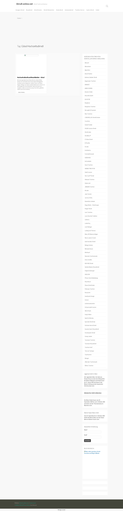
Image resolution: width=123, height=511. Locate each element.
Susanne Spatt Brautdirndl (92, 329)
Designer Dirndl (20, 10)
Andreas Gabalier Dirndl (91, 77)
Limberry (87, 219)
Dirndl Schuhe (38, 10)
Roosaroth (87, 292)
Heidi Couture (88, 172)
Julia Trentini (88, 194)
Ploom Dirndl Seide (90, 285)
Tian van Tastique (89, 351)
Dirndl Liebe (88, 132)
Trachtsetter (88, 354)
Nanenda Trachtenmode (91, 256)
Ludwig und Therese (90, 230)
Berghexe (87, 103)
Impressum (33, 503)
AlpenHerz (87, 70)
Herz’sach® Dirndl (89, 176)
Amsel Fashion (88, 74)
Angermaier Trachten (90, 81)
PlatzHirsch (88, 281)
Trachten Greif (88, 347)
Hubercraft (87, 183)
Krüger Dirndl (88, 208)
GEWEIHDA (88, 157)
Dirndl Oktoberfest (49, 10)
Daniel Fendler (88, 125)
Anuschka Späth (89, 95)
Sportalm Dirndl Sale (90, 322)
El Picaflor (87, 143)
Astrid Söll (87, 99)
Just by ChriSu (88, 198)
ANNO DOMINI (88, 88)
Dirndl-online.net (24, 503)
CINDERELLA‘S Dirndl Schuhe (92, 117)
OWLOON (87, 274)
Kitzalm (87, 190)
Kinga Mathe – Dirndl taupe (92, 205)
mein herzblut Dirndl (90, 241)
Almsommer (88, 66)
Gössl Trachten (89, 165)
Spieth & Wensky (89, 318)
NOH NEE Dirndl (89, 263)
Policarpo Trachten (90, 289)
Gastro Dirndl (90, 10)
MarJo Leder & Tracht (90, 238)
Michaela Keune (89, 249)
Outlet (97, 10)
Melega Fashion (89, 245)
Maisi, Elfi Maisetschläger (91, 234)
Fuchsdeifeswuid (89, 154)
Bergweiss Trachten (90, 106)
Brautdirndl (29, 10)
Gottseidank (88, 161)
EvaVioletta (88, 150)
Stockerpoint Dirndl (90, 333)
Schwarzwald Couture (90, 307)
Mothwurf (87, 252)
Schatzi (87, 300)
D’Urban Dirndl (88, 139)
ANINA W (87, 84)
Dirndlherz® (88, 136)
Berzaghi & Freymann (90, 110)
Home (19, 18)
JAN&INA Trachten (89, 187)
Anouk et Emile (88, 92)
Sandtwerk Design (89, 296)
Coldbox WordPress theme (22, 505)
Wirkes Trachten (89, 365)
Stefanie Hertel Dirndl (90, 325)
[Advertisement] (61, 31)
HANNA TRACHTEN (90, 168)
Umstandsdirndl (69, 10)
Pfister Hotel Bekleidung (91, 278)
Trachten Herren (79, 10)
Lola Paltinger (88, 227)
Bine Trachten (88, 114)
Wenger (87, 358)
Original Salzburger (90, 270)
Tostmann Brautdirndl (90, 343)
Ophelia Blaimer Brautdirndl (92, 267)
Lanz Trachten (88, 212)
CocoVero (87, 121)
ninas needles (88, 260)
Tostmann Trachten (90, 340)
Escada (86, 146)
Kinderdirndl (59, 10)
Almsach (87, 63)
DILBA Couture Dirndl (90, 128)
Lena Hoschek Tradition (91, 216)
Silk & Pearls (88, 311)
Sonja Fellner (88, 314)
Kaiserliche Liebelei (90, 201)
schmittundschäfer (90, 303)
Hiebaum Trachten (89, 179)
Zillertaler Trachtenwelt (91, 362)
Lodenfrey (87, 223)
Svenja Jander (88, 336)
